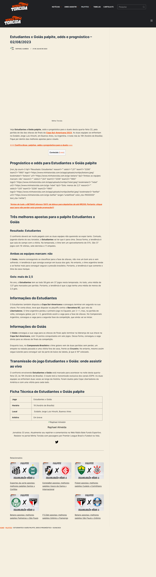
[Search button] (143, 7)
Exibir (61, 153)
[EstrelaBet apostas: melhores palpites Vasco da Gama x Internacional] (56, 470)
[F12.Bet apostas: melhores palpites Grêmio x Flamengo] (56, 502)
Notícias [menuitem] (56, 7)
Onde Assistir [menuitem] (70, 7)
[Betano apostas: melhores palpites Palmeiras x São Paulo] (24, 502)
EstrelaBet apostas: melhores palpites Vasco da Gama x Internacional (55, 486)
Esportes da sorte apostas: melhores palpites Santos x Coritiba (22, 486)
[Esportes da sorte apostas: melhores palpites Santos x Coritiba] (24, 470)
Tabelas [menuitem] (97, 7)
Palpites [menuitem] (85, 7)
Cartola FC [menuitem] (108, 7)
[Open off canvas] (152, 21)
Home (2, 528)
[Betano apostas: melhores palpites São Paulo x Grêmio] (89, 502)
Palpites (8, 528)
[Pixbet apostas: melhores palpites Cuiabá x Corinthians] (89, 470)
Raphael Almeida (57, 427)
